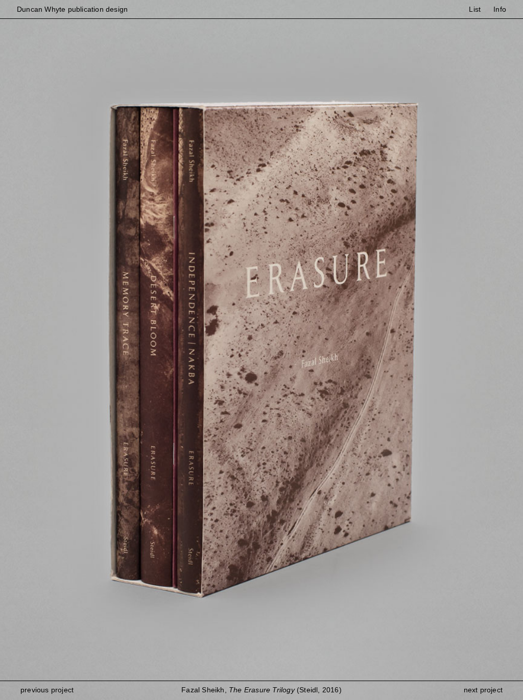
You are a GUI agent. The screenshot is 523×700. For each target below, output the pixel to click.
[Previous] (131, 350)
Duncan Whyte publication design (72, 9)
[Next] (392, 350)
